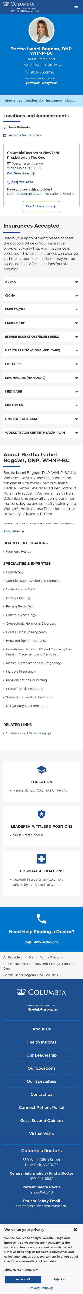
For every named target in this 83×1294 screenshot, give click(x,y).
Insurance (54, 101)
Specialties (13, 101)
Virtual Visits (41, 1134)
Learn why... (54, 65)
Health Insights (41, 1043)
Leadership (34, 101)
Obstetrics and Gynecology (26, 733)
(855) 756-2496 (42, 72)
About (70, 101)
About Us (42, 1030)
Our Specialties (41, 1082)
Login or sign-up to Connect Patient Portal (39, 194)
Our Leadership (41, 1056)
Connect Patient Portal (41, 1108)
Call (41, 942)
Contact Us (41, 1095)
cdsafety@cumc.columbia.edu (41, 1206)
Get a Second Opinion (41, 1121)
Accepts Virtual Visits (25, 135)
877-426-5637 (41, 1179)
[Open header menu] (76, 6)
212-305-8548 (41, 1192)
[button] (41, 206)
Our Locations (41, 1069)
